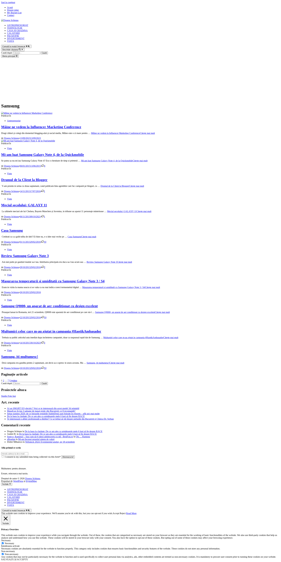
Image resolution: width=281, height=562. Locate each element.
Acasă (10, 7)
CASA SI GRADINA (17, 30)
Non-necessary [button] (8, 551)
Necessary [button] (6, 540)
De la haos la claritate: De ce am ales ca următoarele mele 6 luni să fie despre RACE (46, 416)
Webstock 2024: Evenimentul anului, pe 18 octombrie (50, 442)
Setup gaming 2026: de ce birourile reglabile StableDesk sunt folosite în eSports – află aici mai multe (53, 413)
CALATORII (13, 33)
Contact (10, 15)
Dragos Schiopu (11, 138)
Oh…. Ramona (83, 436)
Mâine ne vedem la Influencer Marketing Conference (41, 127)
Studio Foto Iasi (8, 396)
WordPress (18, 481)
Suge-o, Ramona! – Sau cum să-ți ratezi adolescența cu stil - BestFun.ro (40, 436)
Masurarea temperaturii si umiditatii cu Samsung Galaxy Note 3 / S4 (52, 281)
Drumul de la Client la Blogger (24, 180)
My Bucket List (14, 12)
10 (45, 242)
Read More (131, 513)
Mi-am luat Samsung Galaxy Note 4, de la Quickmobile (42, 154)
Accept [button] (116, 513)
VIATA (10, 41)
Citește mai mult (123, 133)
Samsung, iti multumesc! (19, 357)
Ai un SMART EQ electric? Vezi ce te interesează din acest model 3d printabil (43, 408)
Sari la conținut (8, 2)
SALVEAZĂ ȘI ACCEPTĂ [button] (14, 559)
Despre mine (13, 10)
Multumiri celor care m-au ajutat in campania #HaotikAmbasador (51, 331)
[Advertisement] (140, 79)
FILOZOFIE (13, 36)
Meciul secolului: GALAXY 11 (24, 205)
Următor (13, 380)
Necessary (9, 543)
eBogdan (11, 439)
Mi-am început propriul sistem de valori (36, 439)
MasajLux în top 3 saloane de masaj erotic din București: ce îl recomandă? (41, 411)
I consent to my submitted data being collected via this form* (32, 457)
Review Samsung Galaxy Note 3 (25, 256)
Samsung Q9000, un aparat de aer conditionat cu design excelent (49, 306)
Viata (9, 148)
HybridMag (31, 481)
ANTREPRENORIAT (17, 25)
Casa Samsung (12, 230)
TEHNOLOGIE (14, 28)
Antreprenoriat (13, 120)
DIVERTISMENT (15, 38)
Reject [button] (123, 513)
